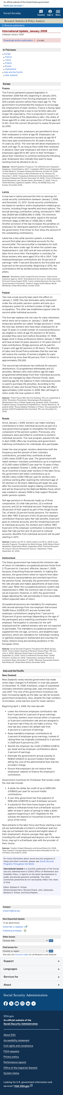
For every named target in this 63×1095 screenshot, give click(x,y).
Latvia (8, 60)
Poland (8, 63)
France (8, 57)
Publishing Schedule (12, 930)
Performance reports (15, 1062)
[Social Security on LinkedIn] (28, 1004)
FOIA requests (11, 1051)
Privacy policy (11, 1056)
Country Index (21, 954)
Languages (10, 968)
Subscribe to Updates (13, 927)
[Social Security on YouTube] (17, 1004)
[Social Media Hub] (33, 1004)
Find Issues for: (10, 947)
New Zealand (11, 75)
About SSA (10, 1034)
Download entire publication (18, 40)
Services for (11, 976)
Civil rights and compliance (18, 1045)
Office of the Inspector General (20, 1067)
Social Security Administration (21, 1023)
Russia (8, 66)
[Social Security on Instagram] (22, 1004)
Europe (7, 54)
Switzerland (10, 69)
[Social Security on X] (11, 1004)
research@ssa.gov (11, 911)
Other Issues (9, 937)
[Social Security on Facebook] (6, 1004)
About (7, 984)
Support (9, 961)
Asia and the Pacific (13, 72)
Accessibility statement (16, 1040)
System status (11, 1073)
